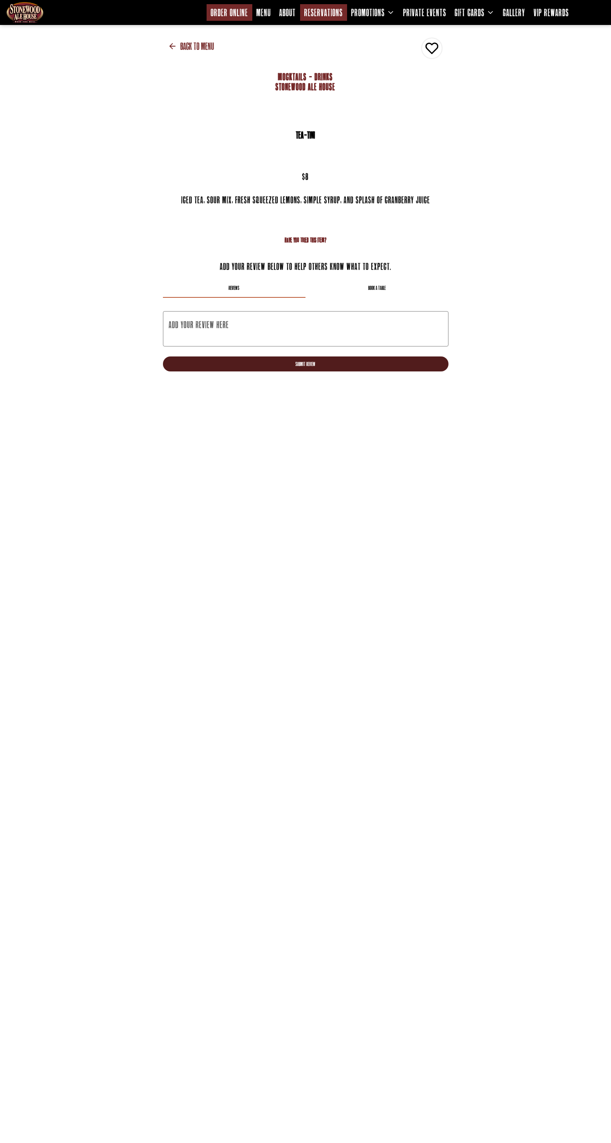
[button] (373, 12)
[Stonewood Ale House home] (44, 12)
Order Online (229, 12)
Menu (263, 12)
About (287, 12)
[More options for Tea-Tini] (432, 48)
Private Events (424, 12)
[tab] (234, 288)
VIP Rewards (551, 12)
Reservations (323, 12)
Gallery (514, 12)
